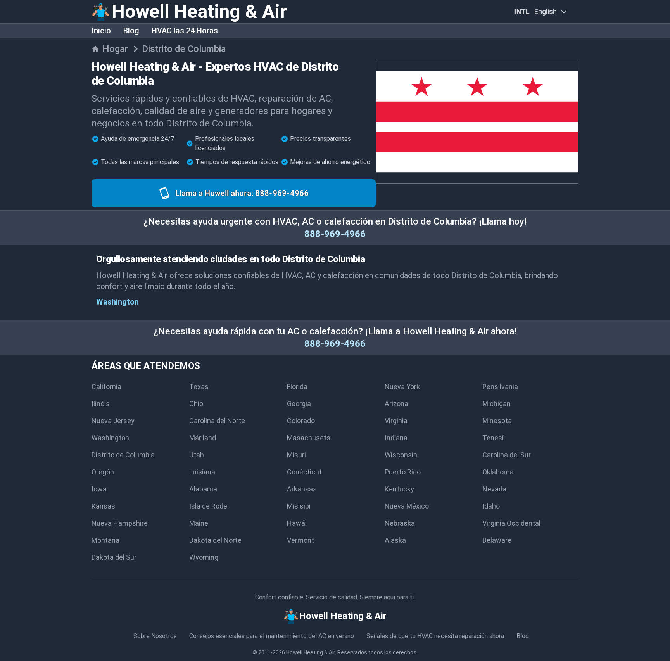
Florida (297, 386)
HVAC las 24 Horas (185, 30)
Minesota (497, 421)
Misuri (296, 455)
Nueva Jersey (113, 421)
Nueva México (407, 506)
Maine (198, 523)
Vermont (300, 540)
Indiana (396, 438)
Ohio (196, 404)
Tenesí (493, 438)
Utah (196, 455)
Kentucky (399, 489)
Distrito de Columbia (123, 455)
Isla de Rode (208, 506)
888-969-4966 (335, 233)
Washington (117, 301)
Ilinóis (101, 404)
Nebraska (400, 523)
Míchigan (496, 404)
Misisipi (299, 506)
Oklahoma (498, 472)
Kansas (103, 506)
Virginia (396, 421)
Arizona (396, 404)
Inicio (101, 30)
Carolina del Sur (506, 455)
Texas (199, 386)
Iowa (99, 489)
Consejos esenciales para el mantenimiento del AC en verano (271, 636)
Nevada (494, 489)
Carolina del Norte (217, 421)
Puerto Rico (403, 472)
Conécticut (304, 472)
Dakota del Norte (215, 540)
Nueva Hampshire (120, 523)
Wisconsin (401, 455)
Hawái (297, 523)
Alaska (395, 540)
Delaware (496, 540)
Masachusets (308, 438)
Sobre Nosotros (155, 636)
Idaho (491, 506)
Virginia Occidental (511, 523)
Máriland (202, 438)
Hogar (115, 48)
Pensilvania (500, 386)
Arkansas (302, 489)
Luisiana (202, 472)
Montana (105, 540)
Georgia (299, 404)
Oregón (103, 472)
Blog (131, 30)
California (106, 386)
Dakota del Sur (114, 557)
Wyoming (203, 557)
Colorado (301, 421)
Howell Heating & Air (310, 652)
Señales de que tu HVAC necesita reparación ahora (435, 636)
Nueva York (402, 386)
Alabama (203, 489)
